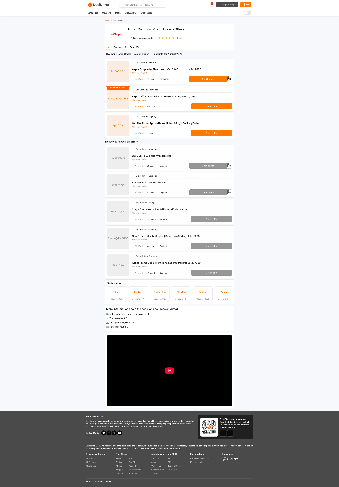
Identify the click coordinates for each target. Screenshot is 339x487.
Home (107, 21)
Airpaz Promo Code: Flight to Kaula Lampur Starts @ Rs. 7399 (166, 262)
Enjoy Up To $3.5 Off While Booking (151, 155)
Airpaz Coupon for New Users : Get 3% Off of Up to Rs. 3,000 (166, 69)
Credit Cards (146, 13)
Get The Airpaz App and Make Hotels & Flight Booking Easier (165, 123)
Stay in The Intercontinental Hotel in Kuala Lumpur (159, 209)
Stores (113, 21)
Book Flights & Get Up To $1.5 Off (150, 182)
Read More (158, 426)
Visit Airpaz (117, 39)
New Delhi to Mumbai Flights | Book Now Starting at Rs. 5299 (166, 236)
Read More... (175, 448)
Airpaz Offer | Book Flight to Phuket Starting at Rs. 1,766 (163, 96)
